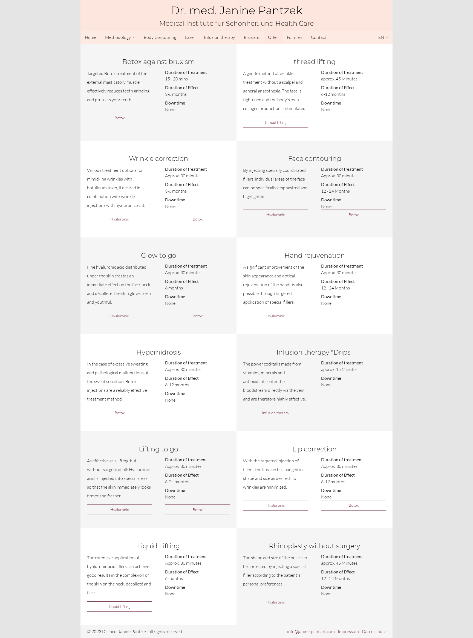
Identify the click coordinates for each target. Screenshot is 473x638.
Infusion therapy (219, 37)
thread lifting (275, 122)
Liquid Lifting (119, 606)
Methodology (118, 37)
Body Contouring (160, 37)
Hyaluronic (119, 219)
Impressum (348, 631)
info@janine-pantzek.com (311, 631)
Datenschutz (374, 631)
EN (381, 37)
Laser (190, 37)
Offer (273, 37)
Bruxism (251, 37)
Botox (120, 117)
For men (294, 37)
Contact (318, 37)
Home (90, 37)
